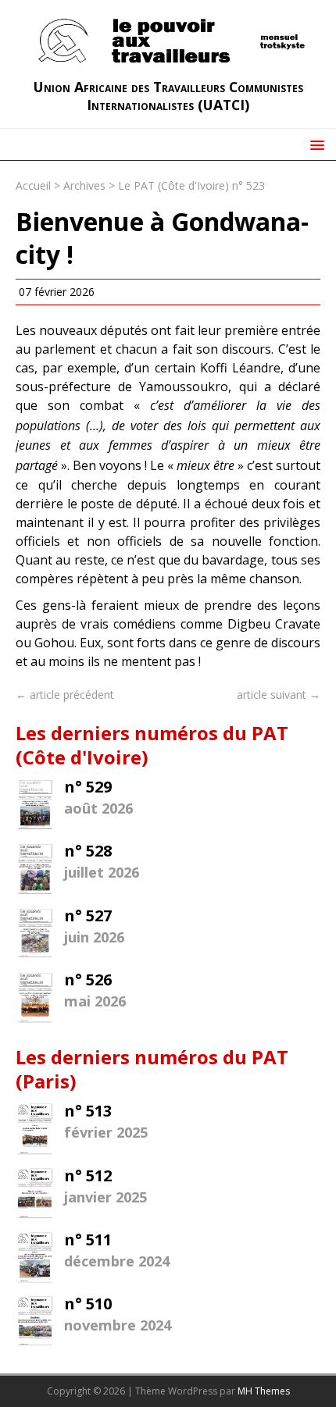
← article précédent (65, 694)
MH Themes (264, 1391)
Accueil (33, 185)
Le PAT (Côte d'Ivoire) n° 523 (191, 185)
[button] (314, 144)
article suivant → (278, 694)
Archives (84, 185)
